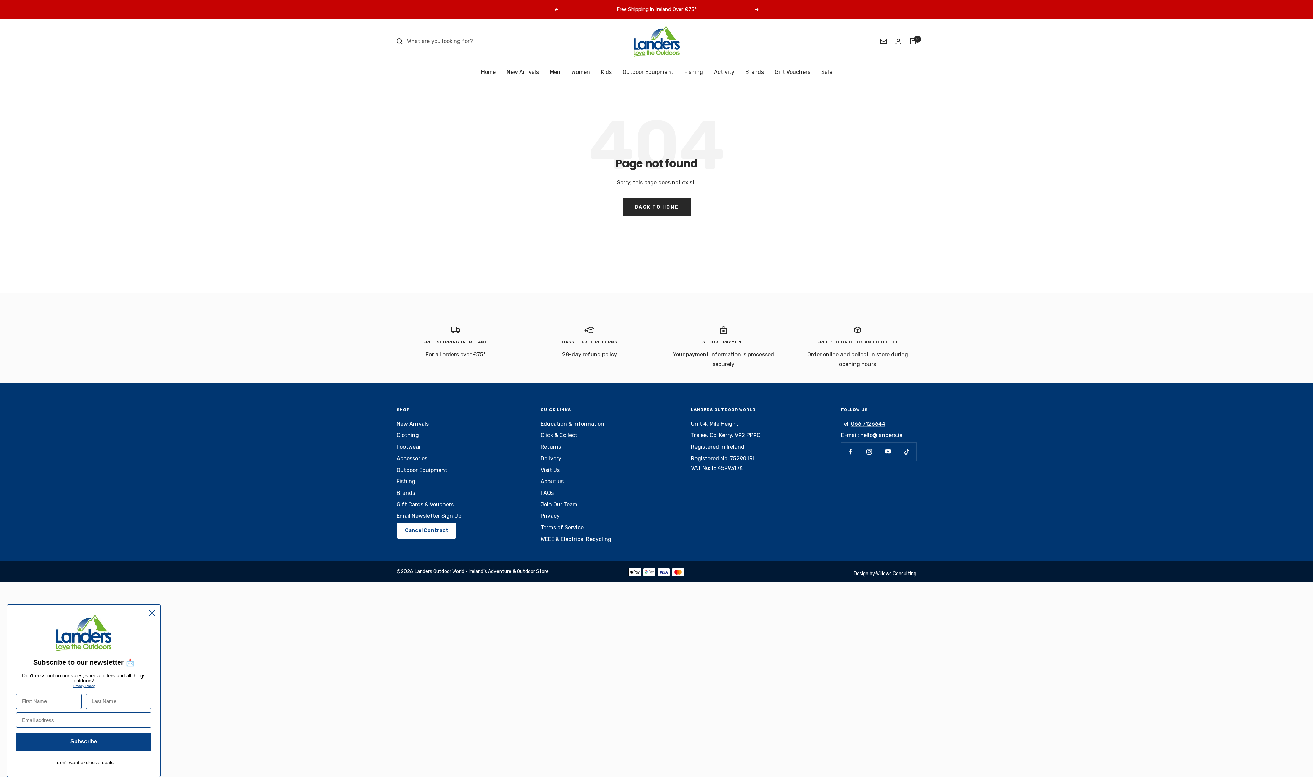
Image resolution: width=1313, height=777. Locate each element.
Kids (606, 72)
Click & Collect (559, 435)
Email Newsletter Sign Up (429, 516)
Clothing (408, 435)
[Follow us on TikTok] (907, 451)
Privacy (550, 516)
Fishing (693, 72)
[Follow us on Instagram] (869, 451)
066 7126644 (868, 424)
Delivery (551, 458)
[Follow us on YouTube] (888, 451)
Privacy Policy (84, 686)
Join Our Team (559, 504)
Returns (551, 447)
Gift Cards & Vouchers (425, 504)
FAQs (547, 493)
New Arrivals (523, 72)
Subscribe (83, 742)
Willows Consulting (896, 574)
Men (555, 72)
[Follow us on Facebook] (850, 451)
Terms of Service (562, 527)
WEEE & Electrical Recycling (576, 539)
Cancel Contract (426, 530)
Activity (724, 72)
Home (488, 72)
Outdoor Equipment (648, 72)
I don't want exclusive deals (84, 762)
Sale (826, 72)
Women (580, 72)
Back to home (657, 207)
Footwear (409, 447)
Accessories (412, 458)
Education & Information (572, 424)
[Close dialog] (152, 613)
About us (552, 481)
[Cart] (913, 41)
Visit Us (550, 470)
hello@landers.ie (881, 435)
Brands (754, 72)
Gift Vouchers (792, 72)
